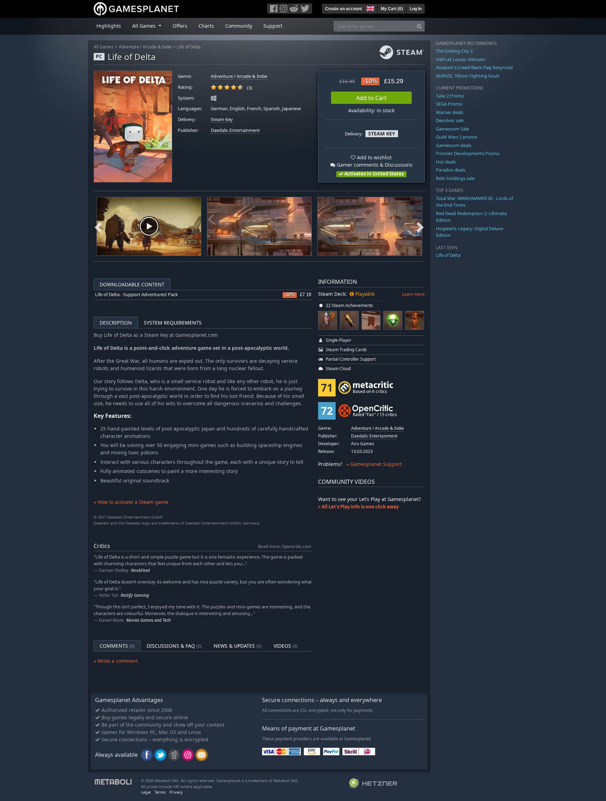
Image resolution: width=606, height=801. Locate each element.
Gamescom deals (453, 145)
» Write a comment (116, 661)
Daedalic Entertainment (235, 130)
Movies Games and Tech (148, 620)
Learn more (413, 294)
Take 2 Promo (450, 96)
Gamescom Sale (452, 129)
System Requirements (173, 322)
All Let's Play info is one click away (360, 506)
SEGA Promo (449, 104)
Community (238, 25)
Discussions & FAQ (174, 645)
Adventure (129, 46)
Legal (146, 792)
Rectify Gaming (135, 595)
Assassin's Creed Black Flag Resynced (474, 67)
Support (272, 25)
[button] (369, 7)
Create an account (343, 8)
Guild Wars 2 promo (456, 137)
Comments (117, 645)
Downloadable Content (132, 284)
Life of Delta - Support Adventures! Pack (136, 295)
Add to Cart (371, 98)
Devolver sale (450, 120)
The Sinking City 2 (454, 51)
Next (420, 226)
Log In (416, 8)
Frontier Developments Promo (468, 153)
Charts (206, 25)
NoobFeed (140, 570)
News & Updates (238, 645)
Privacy (176, 792)
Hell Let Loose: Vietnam (460, 59)
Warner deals (449, 112)
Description (116, 322)
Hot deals (446, 162)
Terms (160, 792)
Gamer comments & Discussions (373, 164)
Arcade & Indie (157, 46)
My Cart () (392, 8)
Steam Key (222, 119)
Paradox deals (450, 170)
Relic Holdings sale (455, 178)
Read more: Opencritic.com (284, 546)
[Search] (419, 26)
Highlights (108, 25)
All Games (104, 46)
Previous (98, 226)
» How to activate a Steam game (131, 502)
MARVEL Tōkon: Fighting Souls (467, 76)
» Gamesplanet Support (374, 464)
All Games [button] (144, 25)
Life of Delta (189, 46)
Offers (180, 25)
